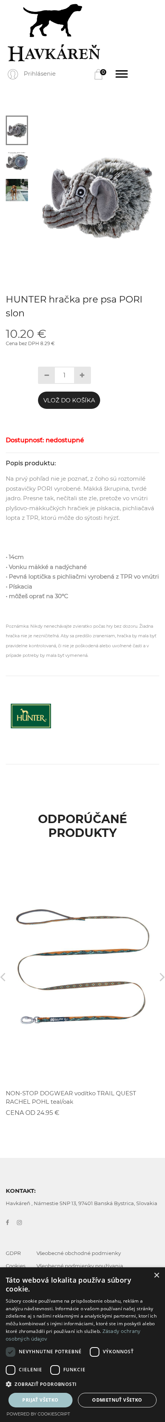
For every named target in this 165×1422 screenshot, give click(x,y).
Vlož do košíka (69, 400)
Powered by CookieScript (38, 1414)
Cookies (15, 1266)
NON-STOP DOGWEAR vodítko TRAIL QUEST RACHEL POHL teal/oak (71, 1098)
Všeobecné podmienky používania (79, 1266)
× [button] (156, 1275)
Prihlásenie (40, 73)
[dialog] (82, 1344)
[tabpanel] (97, 198)
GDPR (13, 1253)
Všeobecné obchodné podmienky (78, 1253)
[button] (82, 1384)
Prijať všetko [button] (40, 1400)
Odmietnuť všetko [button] (117, 1400)
